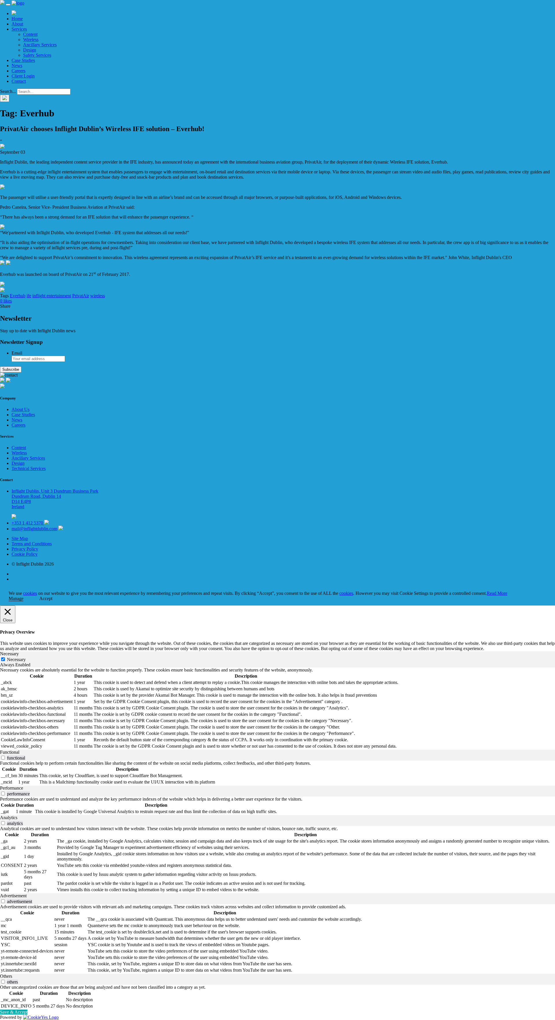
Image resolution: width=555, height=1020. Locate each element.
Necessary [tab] (9, 653)
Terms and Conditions (32, 543)
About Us (20, 409)
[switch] (3, 758)
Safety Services (37, 55)
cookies (30, 593)
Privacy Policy (25, 548)
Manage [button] (16, 598)
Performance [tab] (11, 788)
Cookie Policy (25, 554)
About (17, 23)
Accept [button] (45, 598)
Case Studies (23, 60)
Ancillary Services (40, 44)
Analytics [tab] (8, 817)
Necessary (16, 659)
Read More (497, 593)
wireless (97, 295)
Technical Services (29, 468)
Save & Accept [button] (13, 1012)
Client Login (23, 76)
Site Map (20, 538)
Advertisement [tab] (13, 895)
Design (29, 49)
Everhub (17, 295)
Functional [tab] (9, 752)
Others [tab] (6, 976)
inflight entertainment (51, 295)
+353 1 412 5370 (28, 522)
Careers (18, 70)
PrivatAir (80, 295)
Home (17, 18)
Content (30, 34)
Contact (19, 81)
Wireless (30, 39)
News (17, 65)
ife (29, 295)
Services (19, 29)
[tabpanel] (277, 708)
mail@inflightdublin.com (34, 528)
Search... (8, 91)
